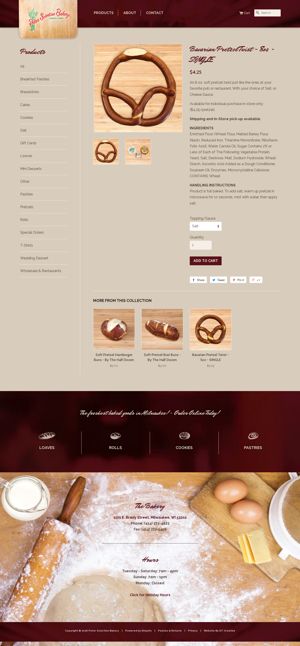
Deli (23, 130)
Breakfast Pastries (34, 79)
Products (104, 13)
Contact (154, 13)
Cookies (26, 117)
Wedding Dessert (34, 258)
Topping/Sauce (202, 218)
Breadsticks (29, 92)
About (129, 13)
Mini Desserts (31, 169)
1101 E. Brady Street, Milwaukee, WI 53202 (150, 517)
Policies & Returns (170, 630)
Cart (247, 13)
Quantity (197, 237)
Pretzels (26, 207)
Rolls (24, 220)
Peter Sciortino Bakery (104, 630)
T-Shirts (26, 245)
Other (24, 181)
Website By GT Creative (219, 630)
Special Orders (32, 232)
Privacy (192, 630)
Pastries (26, 194)
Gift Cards (28, 143)
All (22, 66)
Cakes (25, 105)
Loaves (26, 156)
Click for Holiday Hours (150, 595)
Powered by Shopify (138, 630)
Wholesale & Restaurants (40, 271)
